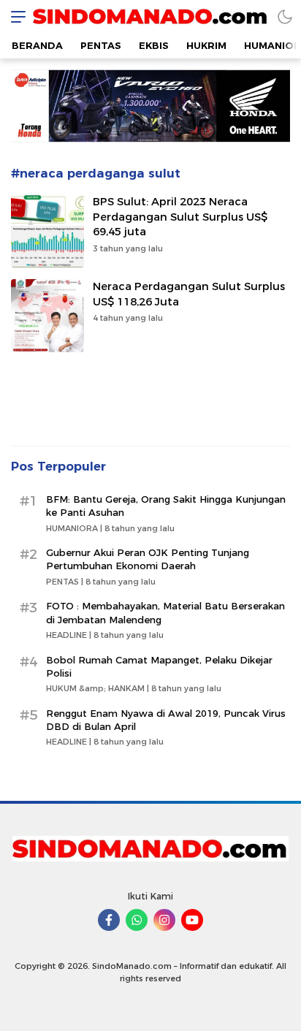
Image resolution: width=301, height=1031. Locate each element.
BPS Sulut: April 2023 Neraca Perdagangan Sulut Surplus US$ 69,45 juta (180, 217)
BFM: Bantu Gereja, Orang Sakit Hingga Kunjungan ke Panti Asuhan (166, 505)
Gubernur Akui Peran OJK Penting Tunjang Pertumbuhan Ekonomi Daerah (147, 559)
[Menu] (14, 16)
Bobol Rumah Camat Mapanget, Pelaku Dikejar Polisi (159, 666)
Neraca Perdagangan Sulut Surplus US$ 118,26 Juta (189, 294)
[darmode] (285, 16)
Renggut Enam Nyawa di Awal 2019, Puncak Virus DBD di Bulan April (166, 719)
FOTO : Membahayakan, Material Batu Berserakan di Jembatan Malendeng (165, 612)
